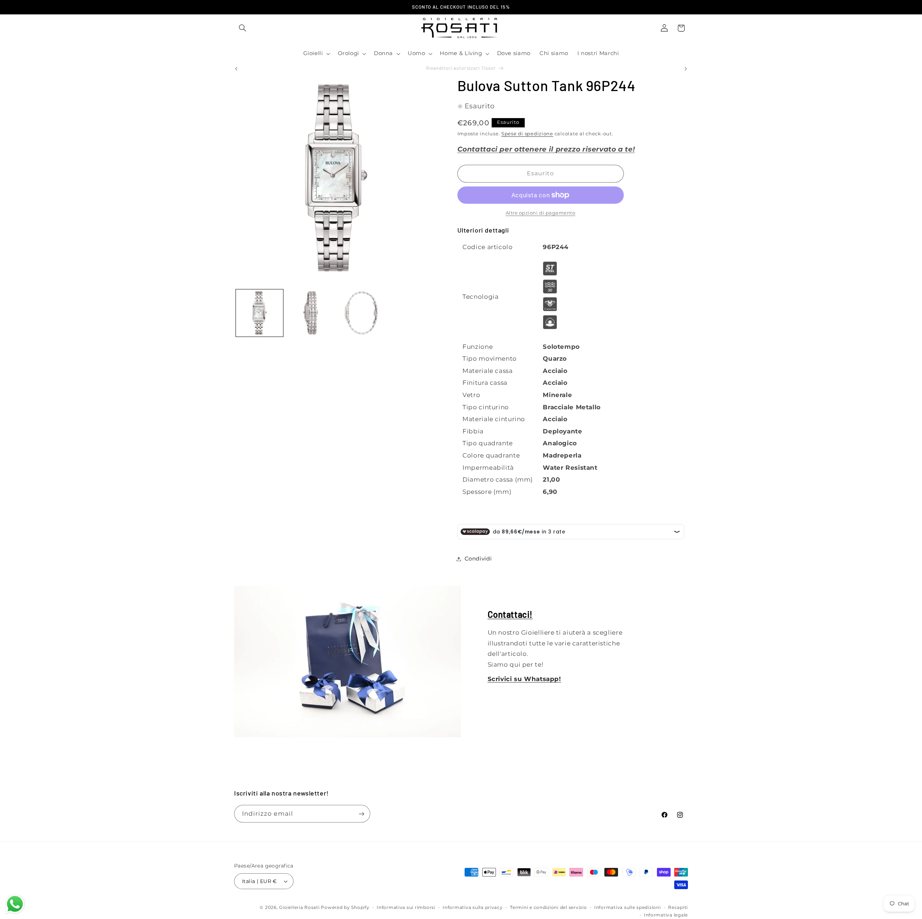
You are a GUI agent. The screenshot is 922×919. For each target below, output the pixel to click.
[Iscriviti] (361, 814)
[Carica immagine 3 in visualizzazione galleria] (361, 313)
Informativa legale (666, 915)
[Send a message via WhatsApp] (15, 904)
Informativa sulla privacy (472, 907)
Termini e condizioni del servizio (548, 907)
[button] (242, 28)
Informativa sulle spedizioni (627, 907)
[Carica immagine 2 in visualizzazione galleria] (310, 313)
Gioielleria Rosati (299, 907)
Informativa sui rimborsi (406, 907)
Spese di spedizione (527, 133)
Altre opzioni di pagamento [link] (541, 213)
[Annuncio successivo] (686, 69)
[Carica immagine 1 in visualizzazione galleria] (259, 313)
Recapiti (678, 907)
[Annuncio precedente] (236, 69)
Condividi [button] (478, 558)
